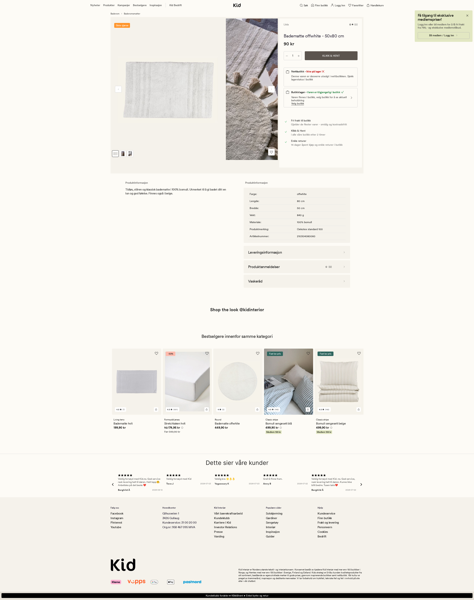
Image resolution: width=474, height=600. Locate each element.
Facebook (117, 513)
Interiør (270, 527)
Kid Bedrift (175, 5)
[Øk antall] (298, 56)
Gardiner (271, 518)
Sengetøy (272, 522)
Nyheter (95, 5)
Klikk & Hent (331, 55)
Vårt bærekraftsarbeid (228, 513)
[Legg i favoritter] (271, 152)
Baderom (115, 13)
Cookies (323, 532)
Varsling (219, 536)
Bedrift (322, 536)
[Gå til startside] (237, 5)
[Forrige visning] (118, 89)
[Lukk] (467, 15)
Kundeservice (326, 513)
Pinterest (116, 522)
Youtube (116, 527)
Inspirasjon (156, 5)
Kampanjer (124, 5)
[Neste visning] (271, 89)
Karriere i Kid (222, 522)
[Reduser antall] (286, 56)
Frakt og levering (328, 522)
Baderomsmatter (132, 13)
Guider (270, 536)
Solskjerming (274, 513)
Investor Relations (225, 527)
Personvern (325, 527)
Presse (218, 532)
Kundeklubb (222, 518)
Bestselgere (140, 5)
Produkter (109, 5)
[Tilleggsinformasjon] (181, 428)
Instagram (117, 518)
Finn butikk (325, 518)
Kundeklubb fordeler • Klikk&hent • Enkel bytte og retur (237, 595)
